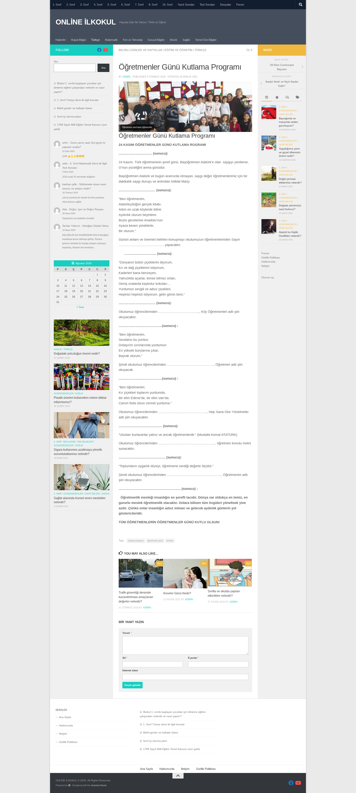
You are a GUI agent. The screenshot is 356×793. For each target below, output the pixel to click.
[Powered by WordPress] (69, 785)
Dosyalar (225, 4)
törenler (170, 541)
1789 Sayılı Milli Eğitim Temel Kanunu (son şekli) (171, 749)
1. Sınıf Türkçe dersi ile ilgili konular (78, 100)
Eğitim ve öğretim (178, 50)
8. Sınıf (153, 4)
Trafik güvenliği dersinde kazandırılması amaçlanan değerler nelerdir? (136, 597)
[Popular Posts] (277, 98)
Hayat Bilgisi (78, 39)
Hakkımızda (268, 261)
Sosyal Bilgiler (156, 39)
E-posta (193, 657)
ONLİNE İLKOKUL (86, 22)
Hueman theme (99, 785)
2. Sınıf (70, 4)
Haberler (60, 39)
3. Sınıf (84, 4)
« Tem (80, 307)
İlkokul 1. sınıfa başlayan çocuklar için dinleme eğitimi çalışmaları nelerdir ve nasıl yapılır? (79, 87)
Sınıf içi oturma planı (69, 116)
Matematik (111, 39)
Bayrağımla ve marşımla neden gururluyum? (288, 122)
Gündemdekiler (63, 393)
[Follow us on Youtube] (105, 50)
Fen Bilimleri (85, 441)
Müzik (173, 39)
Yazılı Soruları (186, 4)
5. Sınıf (112, 4)
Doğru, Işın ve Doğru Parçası (86, 209)
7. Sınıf (139, 4)
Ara (56, 61)
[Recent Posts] (266, 98)
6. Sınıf (125, 4)
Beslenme (69, 441)
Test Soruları (207, 4)
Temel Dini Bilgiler (206, 39)
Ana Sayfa (65, 717)
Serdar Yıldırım (71, 225)
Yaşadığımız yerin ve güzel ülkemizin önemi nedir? (289, 152)
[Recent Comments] (287, 98)
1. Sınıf (57, 4)
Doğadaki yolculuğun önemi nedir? (77, 353)
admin (126, 76)
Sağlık (186, 39)
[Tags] (297, 98)
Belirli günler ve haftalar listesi (74, 108)
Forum (240, 4)
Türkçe (95, 39)
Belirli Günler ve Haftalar (140, 50)
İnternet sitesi (130, 670)
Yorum (127, 633)
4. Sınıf (98, 4)
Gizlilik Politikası (270, 257)
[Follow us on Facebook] (99, 50)
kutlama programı (136, 541)
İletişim (265, 265)
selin (65, 163)
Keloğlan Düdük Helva (95, 225)
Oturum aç (267, 277)
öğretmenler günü (155, 541)
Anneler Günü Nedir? (177, 593)
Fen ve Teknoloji (132, 39)
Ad (124, 657)
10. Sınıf (167, 4)
